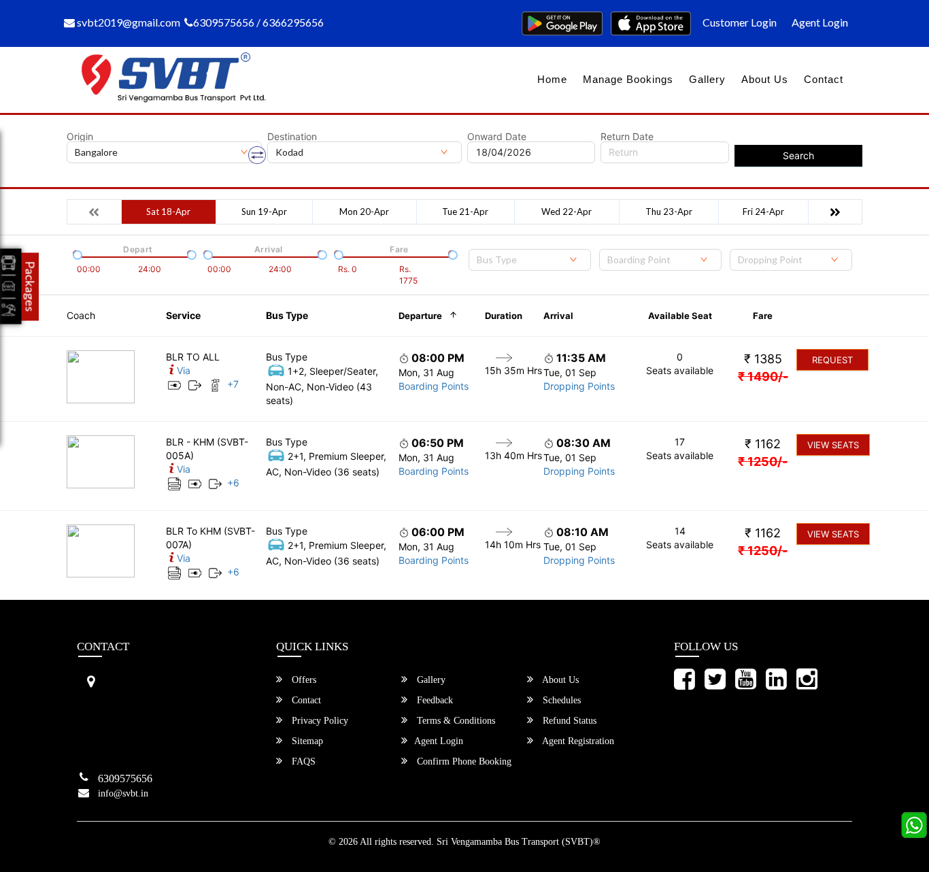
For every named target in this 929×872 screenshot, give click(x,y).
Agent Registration (577, 741)
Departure (420, 315)
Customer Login (740, 22)
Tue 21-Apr (465, 211)
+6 (233, 482)
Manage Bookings (628, 79)
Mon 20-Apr (364, 211)
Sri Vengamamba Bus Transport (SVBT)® (519, 842)
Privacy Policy (318, 721)
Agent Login (820, 22)
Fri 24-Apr (763, 211)
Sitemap (306, 741)
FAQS (302, 761)
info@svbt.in (123, 793)
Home (552, 79)
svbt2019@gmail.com (127, 22)
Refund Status (568, 721)
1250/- (763, 461)
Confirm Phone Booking (462, 761)
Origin (80, 136)
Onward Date (496, 136)
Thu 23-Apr (668, 211)
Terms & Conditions (454, 721)
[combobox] (530, 260)
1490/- (763, 376)
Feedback (433, 700)
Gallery (707, 79)
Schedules (560, 700)
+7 (233, 384)
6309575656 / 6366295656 (258, 22)
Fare (763, 315)
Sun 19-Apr (264, 211)
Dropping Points (579, 386)
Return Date (627, 136)
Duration (503, 315)
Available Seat (680, 315)
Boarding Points (434, 386)
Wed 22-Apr (566, 211)
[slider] (76, 253)
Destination (292, 136)
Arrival (558, 315)
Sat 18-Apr (168, 211)
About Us (764, 79)
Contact (823, 79)
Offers (302, 680)
